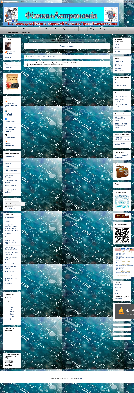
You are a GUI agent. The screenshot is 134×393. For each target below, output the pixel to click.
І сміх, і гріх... (105, 29)
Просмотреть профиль (9, 56)
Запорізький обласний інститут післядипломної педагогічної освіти (11, 227)
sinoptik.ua (118, 298)
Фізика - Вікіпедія (11, 185)
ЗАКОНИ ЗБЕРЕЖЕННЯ (120, 69)
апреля (11, 300)
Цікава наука (9, 275)
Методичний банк (51, 29)
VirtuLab (7, 287)
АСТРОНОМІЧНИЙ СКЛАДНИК (121, 156)
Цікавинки (26, 32)
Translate (12, 208)
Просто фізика (10, 137)
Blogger (80, 378)
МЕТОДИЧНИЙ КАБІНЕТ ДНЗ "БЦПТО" (10, 129)
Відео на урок (9, 156)
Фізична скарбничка (9, 144)
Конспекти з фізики (11, 237)
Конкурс (118, 29)
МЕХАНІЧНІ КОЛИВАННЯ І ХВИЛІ (120, 118)
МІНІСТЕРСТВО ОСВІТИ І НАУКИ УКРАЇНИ (10, 242)
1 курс (74, 29)
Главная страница (67, 46)
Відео (65, 29)
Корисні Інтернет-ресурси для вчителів (11, 190)
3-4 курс (93, 29)
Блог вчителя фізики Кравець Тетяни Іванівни (11, 105)
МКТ (116, 82)
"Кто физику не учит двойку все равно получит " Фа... (11, 312)
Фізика (25, 29)
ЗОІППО (8, 233)
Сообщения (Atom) (72, 51)
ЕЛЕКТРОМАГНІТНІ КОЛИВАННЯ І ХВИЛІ (121, 125)
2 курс (83, 29)
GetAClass (8, 283)
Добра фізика (10, 121)
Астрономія (36, 29)
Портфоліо (8, 67)
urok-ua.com (9, 160)
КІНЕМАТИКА (119, 61)
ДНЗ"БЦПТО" (9, 218)
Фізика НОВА (9, 271)
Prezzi (7, 166)
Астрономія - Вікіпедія (9, 176)
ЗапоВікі (7, 221)
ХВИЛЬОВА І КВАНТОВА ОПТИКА (122, 139)
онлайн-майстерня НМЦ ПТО (11, 253)
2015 (9, 297)
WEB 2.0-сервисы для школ (11, 171)
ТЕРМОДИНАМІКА (121, 86)
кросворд (8, 163)
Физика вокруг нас (11, 263)
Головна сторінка (12, 29)
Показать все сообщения (76, 40)
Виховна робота (12, 32)
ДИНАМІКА (118, 65)
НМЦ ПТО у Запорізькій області (11, 248)
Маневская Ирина (11, 52)
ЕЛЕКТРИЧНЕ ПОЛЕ (122, 96)
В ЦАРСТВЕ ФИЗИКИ (9, 114)
